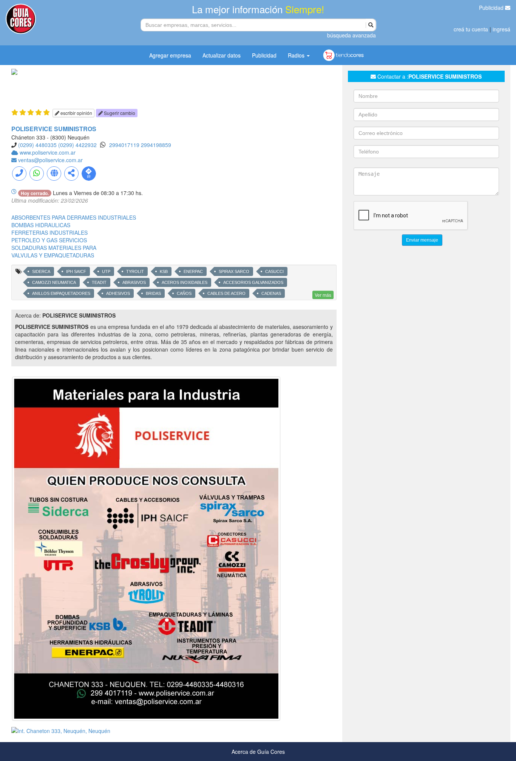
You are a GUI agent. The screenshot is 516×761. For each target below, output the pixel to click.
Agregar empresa (170, 55)
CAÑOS (184, 293)
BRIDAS (153, 293)
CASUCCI (274, 271)
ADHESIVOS (118, 293)
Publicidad (492, 7)
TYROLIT (135, 271)
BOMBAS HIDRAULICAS (40, 225)
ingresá (501, 29)
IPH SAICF (76, 271)
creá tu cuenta (471, 29)
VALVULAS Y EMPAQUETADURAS (52, 255)
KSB (164, 271)
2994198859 (156, 145)
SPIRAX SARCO (234, 271)
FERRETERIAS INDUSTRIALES (49, 232)
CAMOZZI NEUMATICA (54, 282)
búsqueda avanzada (351, 35)
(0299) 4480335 (37, 145)
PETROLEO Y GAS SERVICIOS (49, 240)
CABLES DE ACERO (226, 293)
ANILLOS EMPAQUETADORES (61, 293)
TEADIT (99, 282)
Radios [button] (297, 55)
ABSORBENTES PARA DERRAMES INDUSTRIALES (73, 217)
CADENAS (271, 293)
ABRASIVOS (134, 282)
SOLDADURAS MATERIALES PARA (53, 247)
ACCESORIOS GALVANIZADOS (253, 282)
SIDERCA (41, 271)
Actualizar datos (221, 55)
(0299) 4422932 (77, 145)
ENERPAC (193, 271)
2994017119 (125, 145)
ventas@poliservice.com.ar (50, 160)
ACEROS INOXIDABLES (184, 282)
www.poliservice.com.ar (48, 152)
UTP (106, 271)
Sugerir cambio (119, 113)
